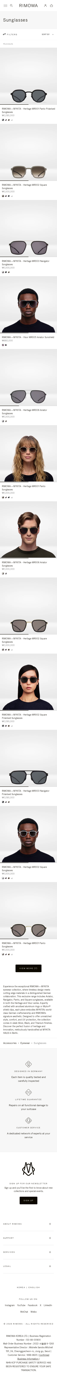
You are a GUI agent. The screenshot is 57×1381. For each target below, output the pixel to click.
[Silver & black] (6, 120)
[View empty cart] (51, 6)
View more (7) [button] (28, 968)
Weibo (34, 1311)
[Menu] (5, 6)
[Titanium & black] (3, 649)
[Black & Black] (3, 120)
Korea (21, 1287)
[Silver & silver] (3, 878)
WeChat (24, 1312)
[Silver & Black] (3, 421)
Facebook (32, 1305)
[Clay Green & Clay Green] (9, 120)
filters (11, 34)
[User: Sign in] (45, 5)
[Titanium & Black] (9, 272)
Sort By (46, 34)
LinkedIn (48, 1305)
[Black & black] (6, 345)
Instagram (10, 1305)
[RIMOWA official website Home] (28, 5)
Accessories (10, 1043)
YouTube (21, 1305)
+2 (12, 120)
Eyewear (25, 1043)
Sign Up (28, 1200)
